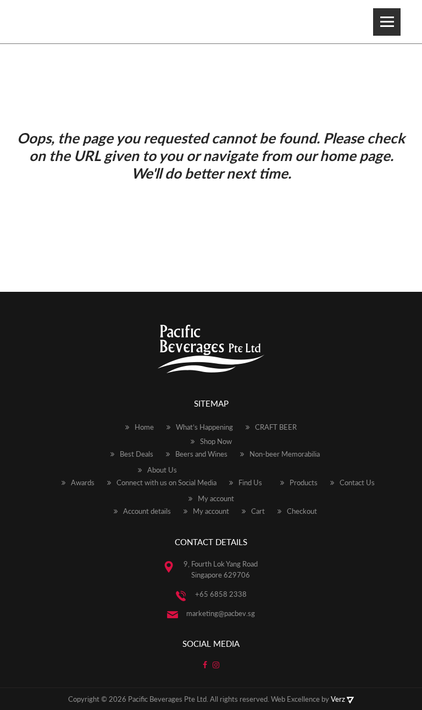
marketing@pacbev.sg (220, 613)
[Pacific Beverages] (47, 22)
